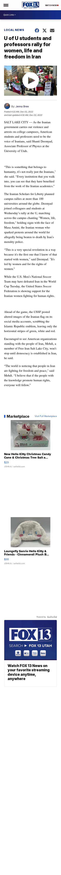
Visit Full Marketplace (46, 416)
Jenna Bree (22, 106)
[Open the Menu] (6, 5)
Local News (14, 30)
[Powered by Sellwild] (52, 617)
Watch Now (51, 5)
